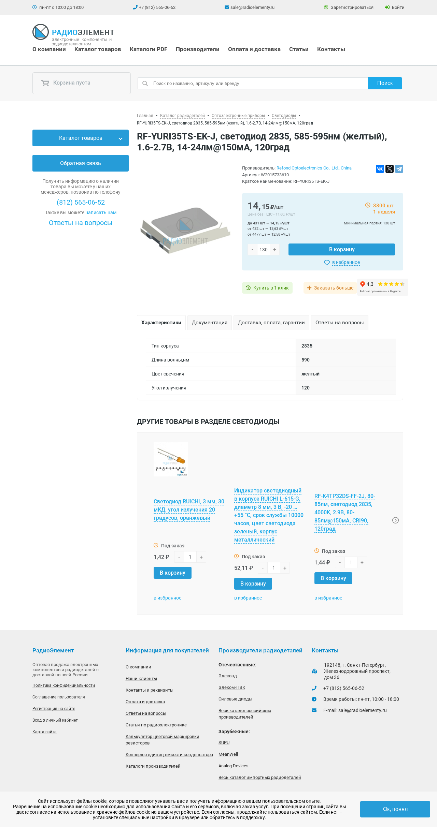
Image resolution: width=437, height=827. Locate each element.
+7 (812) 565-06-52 (157, 7)
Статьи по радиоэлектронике (156, 724)
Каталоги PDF (148, 49)
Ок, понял (395, 809)
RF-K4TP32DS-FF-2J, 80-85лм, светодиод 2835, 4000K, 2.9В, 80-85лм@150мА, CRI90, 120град (344, 512)
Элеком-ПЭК (231, 687)
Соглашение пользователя (58, 697)
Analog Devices (233, 765)
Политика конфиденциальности (63, 685)
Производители (198, 49)
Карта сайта (44, 731)
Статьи (299, 49)
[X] (389, 169)
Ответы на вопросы (81, 223)
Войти (398, 7)
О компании (49, 49)
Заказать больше (333, 288)
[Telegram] (399, 169)
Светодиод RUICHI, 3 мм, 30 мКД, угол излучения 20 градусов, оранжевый (189, 509)
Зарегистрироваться (351, 7)
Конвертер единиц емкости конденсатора (169, 754)
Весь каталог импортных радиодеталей (259, 777)
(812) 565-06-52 (81, 202)
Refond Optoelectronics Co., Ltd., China (314, 168)
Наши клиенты (141, 678)
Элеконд (227, 675)
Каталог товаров (97, 49)
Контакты (331, 49)
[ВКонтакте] (380, 169)
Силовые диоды (235, 699)
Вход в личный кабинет (55, 720)
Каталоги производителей (153, 766)
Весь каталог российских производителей (244, 714)
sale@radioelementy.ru (252, 7)
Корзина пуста (71, 83)
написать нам (100, 212)
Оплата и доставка (254, 49)
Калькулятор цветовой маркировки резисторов (162, 739)
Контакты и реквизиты (149, 690)
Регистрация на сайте (53, 708)
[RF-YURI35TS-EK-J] (185, 231)
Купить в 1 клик (271, 288)
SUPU (223, 742)
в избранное (346, 262)
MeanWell (228, 754)
